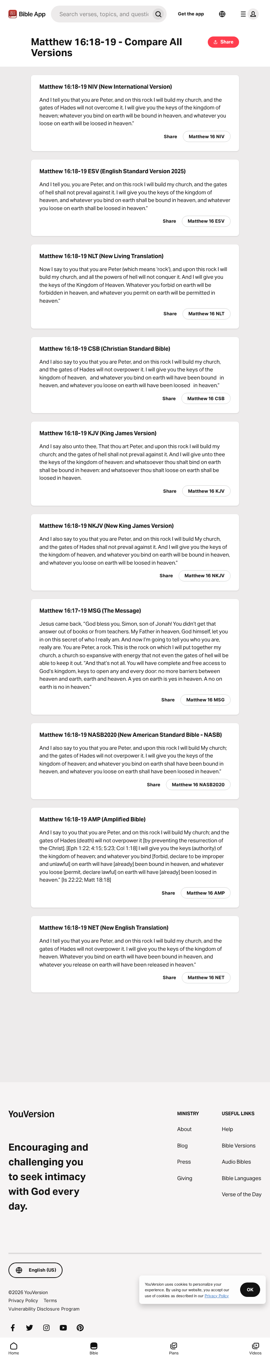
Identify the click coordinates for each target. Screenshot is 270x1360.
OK (250, 1289)
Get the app (191, 13)
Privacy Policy (23, 1300)
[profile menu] (248, 14)
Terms (50, 1300)
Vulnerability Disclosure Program (43, 1309)
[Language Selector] (222, 14)
